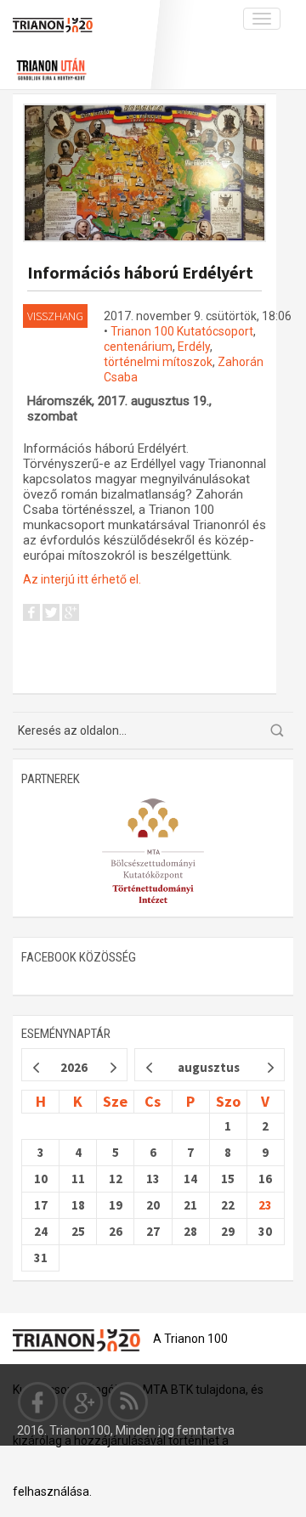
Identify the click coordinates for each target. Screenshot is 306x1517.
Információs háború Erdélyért (140, 272)
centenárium (138, 346)
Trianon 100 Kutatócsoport (181, 331)
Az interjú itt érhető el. (82, 579)
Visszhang (55, 316)
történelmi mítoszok (158, 362)
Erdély (194, 346)
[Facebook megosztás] (31, 615)
